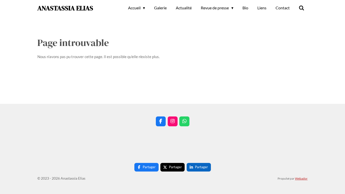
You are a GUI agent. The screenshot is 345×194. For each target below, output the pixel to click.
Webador (301, 178)
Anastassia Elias (65, 8)
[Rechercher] (301, 8)
